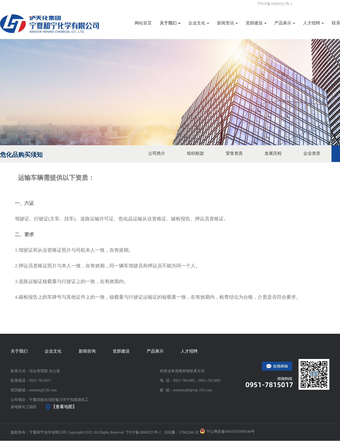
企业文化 (197, 23)
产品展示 (283, 23)
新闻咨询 (87, 351)
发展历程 (273, 153)
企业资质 (311, 153)
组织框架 (195, 153)
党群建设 (255, 23)
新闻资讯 (226, 23)
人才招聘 (312, 23)
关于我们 (169, 23)
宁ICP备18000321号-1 (274, 4)
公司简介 (156, 153)
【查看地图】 (63, 406)
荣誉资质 (234, 153)
